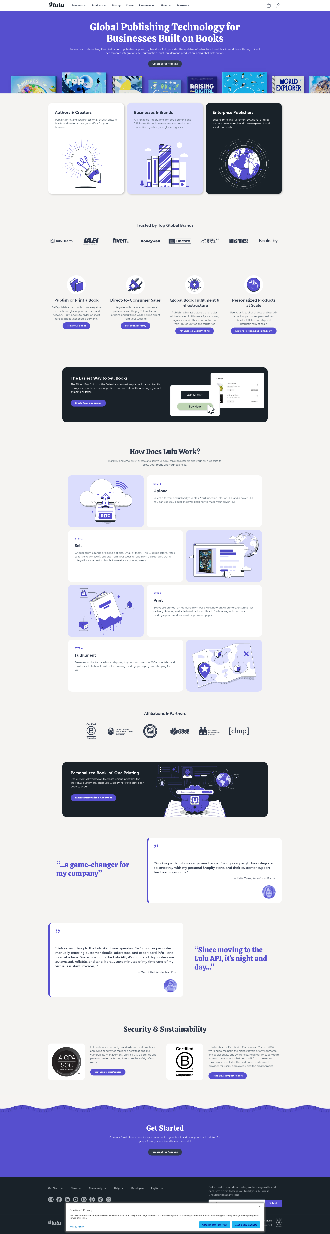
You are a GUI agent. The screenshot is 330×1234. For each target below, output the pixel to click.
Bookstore (183, 5)
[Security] (66, 1065)
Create (130, 5)
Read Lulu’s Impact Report (228, 1075)
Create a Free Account (165, 63)
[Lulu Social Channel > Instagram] (51, 1200)
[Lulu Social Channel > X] (108, 1200)
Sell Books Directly (135, 325)
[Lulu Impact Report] (184, 1065)
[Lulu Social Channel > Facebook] (59, 1200)
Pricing (116, 5)
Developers (137, 1188)
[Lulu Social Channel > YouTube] (75, 1200)
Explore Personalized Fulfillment (253, 330)
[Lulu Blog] (84, 1200)
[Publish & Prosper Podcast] (92, 1200)
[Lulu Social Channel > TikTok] (100, 1200)
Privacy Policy (76, 1226)
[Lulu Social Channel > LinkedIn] (67, 1200)
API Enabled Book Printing (195, 330)
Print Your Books (76, 325)
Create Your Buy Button (88, 403)
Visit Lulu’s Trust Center (108, 1071)
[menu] (84, 5)
